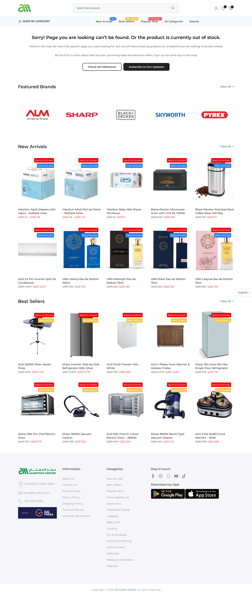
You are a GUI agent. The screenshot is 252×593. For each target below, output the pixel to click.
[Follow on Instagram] (161, 476)
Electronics (114, 503)
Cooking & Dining (118, 509)
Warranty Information (76, 516)
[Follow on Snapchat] (168, 476)
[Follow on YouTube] (176, 476)
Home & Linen (116, 547)
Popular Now (151, 21)
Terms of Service (73, 509)
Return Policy (71, 497)
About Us (68, 478)
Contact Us (69, 484)
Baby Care (113, 522)
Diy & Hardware (117, 534)
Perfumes (113, 553)
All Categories (174, 21)
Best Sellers (128, 21)
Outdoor (112, 528)
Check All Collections (102, 67)
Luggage (112, 516)
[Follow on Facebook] (153, 476)
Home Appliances (118, 497)
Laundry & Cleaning (119, 541)
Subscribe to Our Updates (146, 67)
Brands (194, 21)
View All (225, 86)
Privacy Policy (71, 491)
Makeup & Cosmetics (120, 559)
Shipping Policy (72, 503)
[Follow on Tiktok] (184, 476)
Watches (112, 566)
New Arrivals (105, 21)
